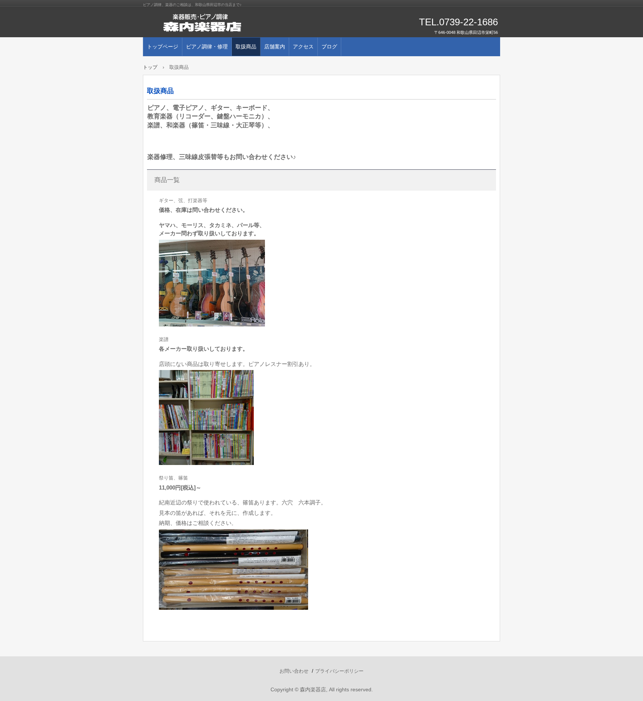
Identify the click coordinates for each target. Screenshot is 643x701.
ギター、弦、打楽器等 (183, 200)
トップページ (162, 47)
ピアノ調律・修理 (207, 47)
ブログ (329, 47)
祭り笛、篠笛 (173, 478)
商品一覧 (167, 180)
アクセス (303, 47)
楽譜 (164, 339)
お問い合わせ (293, 671)
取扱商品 (246, 47)
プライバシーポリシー (339, 671)
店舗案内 (274, 47)
